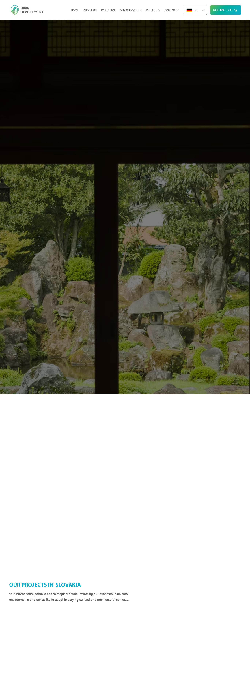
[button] (152, 10)
